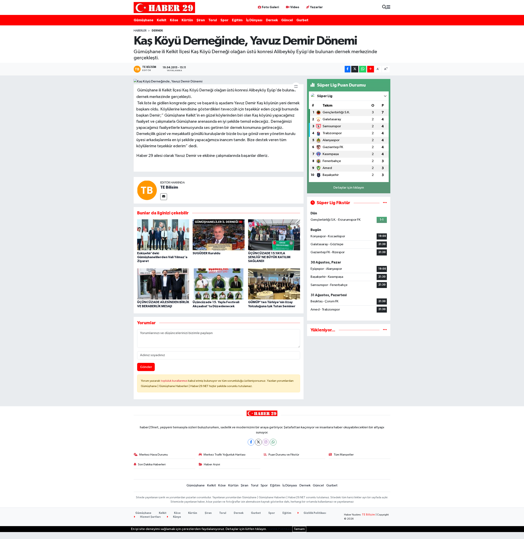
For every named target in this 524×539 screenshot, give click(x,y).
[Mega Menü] (388, 7)
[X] (258, 442)
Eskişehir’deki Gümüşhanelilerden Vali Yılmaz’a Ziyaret (162, 257)
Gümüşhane (143, 20)
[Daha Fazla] (370, 69)
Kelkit (161, 20)
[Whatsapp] (273, 442)
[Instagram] (265, 442)
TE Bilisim (169, 187)
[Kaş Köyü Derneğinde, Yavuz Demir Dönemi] (219, 81)
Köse (174, 20)
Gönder (146, 367)
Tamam (299, 529)
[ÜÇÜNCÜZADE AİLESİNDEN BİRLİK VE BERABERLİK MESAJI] (163, 284)
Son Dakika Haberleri (152, 464)
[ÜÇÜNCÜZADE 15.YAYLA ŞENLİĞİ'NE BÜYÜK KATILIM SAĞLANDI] (274, 234)
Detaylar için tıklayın (348, 187)
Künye (176, 517)
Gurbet (302, 20)
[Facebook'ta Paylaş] (347, 69)
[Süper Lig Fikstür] (385, 203)
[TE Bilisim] (147, 190)
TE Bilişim (368, 514)
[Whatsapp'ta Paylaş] (362, 69)
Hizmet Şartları (150, 517)
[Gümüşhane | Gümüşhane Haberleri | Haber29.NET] (164, 7)
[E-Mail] (163, 196)
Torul (212, 20)
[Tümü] (385, 330)
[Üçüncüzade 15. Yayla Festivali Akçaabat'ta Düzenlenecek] (219, 284)
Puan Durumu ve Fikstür (284, 454)
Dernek (272, 20)
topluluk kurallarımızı (174, 380)
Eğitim (237, 20)
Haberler (140, 30)
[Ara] (384, 7)
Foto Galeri (270, 7)
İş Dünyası (254, 20)
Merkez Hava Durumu (153, 454)
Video (294, 7)
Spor (224, 20)
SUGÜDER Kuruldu (206, 253)
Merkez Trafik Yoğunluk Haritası (224, 454)
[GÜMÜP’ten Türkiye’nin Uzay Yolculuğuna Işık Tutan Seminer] (274, 284)
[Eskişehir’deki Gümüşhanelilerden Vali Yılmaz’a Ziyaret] (163, 234)
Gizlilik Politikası (314, 513)
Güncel (287, 20)
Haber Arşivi (212, 464)
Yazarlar (316, 7)
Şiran (200, 20)
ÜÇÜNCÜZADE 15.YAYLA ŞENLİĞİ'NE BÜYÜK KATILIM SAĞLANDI (269, 257)
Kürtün (187, 20)
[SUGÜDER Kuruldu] (219, 234)
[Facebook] (251, 442)
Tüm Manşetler (344, 454)
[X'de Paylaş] (354, 69)
